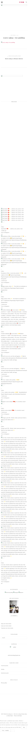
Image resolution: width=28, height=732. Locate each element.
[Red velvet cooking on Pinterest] (22, 2)
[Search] (25, 637)
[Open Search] (26, 2)
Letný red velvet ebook (6, 626)
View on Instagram (5, 232)
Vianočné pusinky (4, 665)
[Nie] (13, 731)
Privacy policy (4, 682)
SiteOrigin (20, 715)
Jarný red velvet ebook (6, 623)
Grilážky (2, 669)
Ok (24, 727)
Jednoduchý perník (5, 673)
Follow (2, 227)
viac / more (5, 730)
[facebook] (19, 2)
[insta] (20, 2)
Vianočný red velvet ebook (7, 628)
